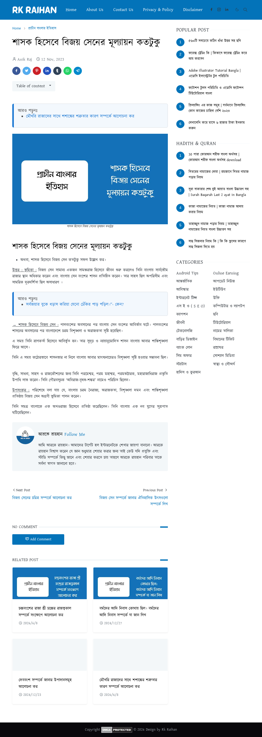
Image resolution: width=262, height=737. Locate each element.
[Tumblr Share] (57, 71)
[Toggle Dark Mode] (237, 9)
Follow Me (74, 434)
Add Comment (40, 539)
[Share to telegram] (78, 71)
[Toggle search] (245, 9)
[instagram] (219, 10)
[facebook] (211, 10)
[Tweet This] (27, 71)
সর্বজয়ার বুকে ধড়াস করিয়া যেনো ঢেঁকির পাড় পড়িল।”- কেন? (75, 305)
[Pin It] (37, 71)
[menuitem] (71, 9)
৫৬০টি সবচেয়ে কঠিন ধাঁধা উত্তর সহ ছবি (215, 40)
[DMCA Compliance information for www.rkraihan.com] (116, 729)
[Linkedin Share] (47, 71)
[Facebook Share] (16, 71)
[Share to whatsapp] (67, 71)
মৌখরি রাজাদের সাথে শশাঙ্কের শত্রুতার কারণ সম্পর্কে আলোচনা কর (80, 116)
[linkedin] (227, 10)
